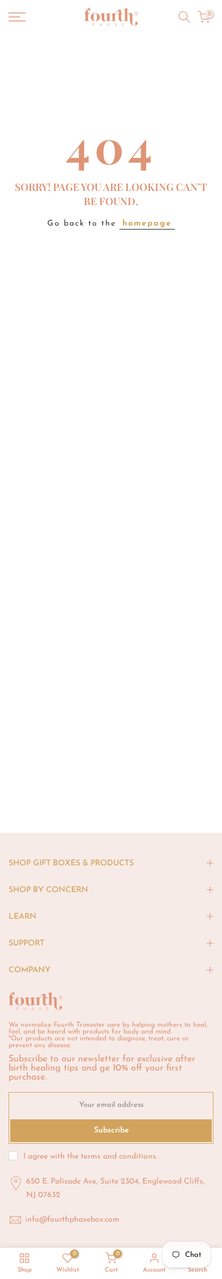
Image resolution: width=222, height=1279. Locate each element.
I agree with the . (90, 1156)
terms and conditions (118, 1156)
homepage (147, 223)
